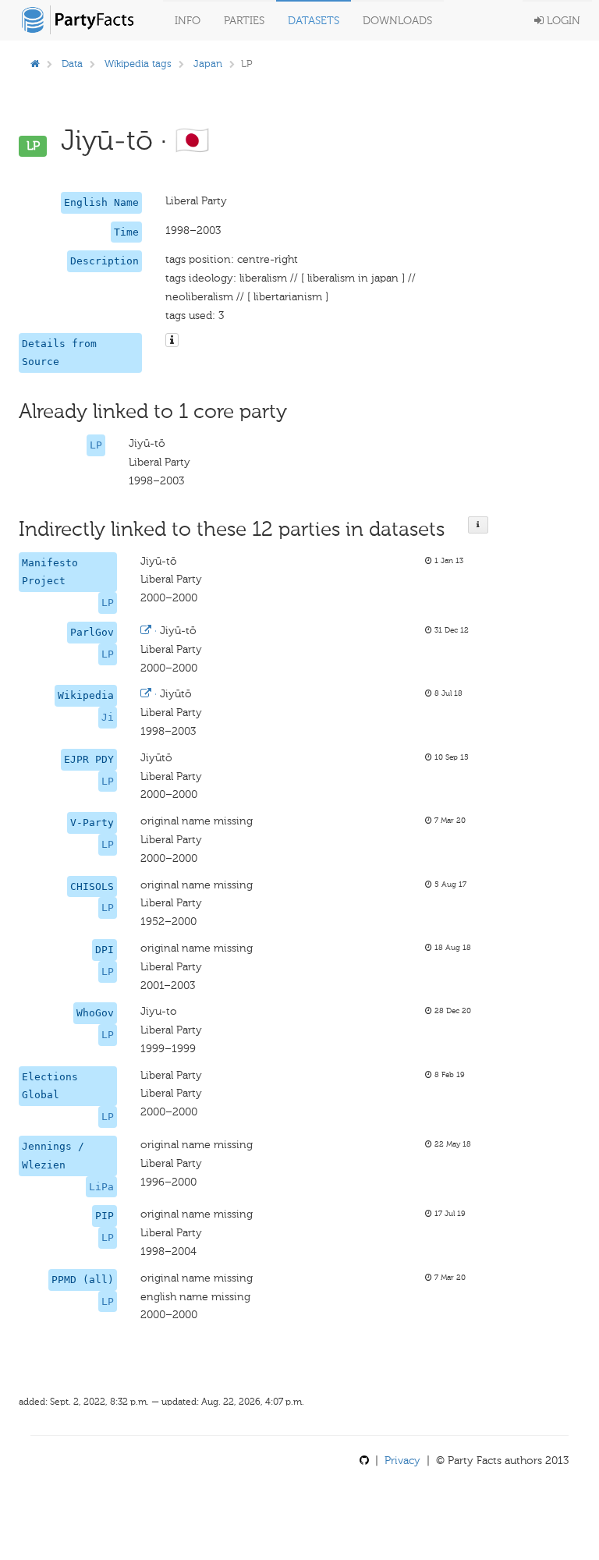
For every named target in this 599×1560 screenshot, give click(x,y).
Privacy (402, 1460)
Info (187, 20)
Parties (244, 20)
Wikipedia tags (138, 63)
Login (562, 20)
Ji (107, 717)
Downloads (397, 20)
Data (72, 63)
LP (96, 445)
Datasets (313, 20)
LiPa (101, 1187)
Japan (207, 63)
